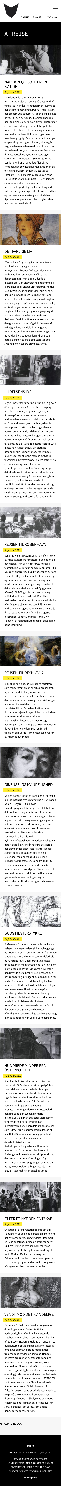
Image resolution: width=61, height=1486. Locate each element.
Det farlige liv (18, 251)
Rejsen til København (25, 544)
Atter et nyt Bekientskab (28, 1218)
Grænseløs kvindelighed (28, 784)
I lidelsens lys (18, 391)
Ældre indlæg (13, 1423)
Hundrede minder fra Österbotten (25, 1067)
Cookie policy (30, 1477)
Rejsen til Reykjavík (23, 672)
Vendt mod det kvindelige (29, 1314)
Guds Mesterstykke (23, 933)
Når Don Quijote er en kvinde (25, 84)
